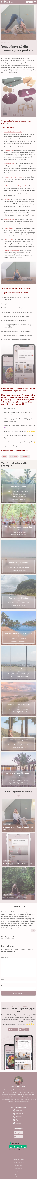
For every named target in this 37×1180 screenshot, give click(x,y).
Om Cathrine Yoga (18, 1162)
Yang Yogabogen (9, 239)
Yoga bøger (13, 456)
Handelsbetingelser (18, 1159)
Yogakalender (18, 1168)
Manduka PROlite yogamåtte (13, 132)
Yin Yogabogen (8, 228)
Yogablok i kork (9, 150)
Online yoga (18, 1165)
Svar (33, 931)
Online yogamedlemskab (11, 250)
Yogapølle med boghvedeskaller (14, 177)
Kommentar (5, 957)
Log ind (29, 2)
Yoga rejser (18, 1171)
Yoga (4, 456)
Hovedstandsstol (9, 219)
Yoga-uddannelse (18, 1174)
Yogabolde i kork (9, 163)
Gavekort (18, 1177)
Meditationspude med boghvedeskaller (16, 186)
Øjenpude (7, 199)
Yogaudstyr (25, 456)
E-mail (3, 986)
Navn (2, 980)
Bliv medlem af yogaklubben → (15, 450)
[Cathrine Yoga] (7, 2)
